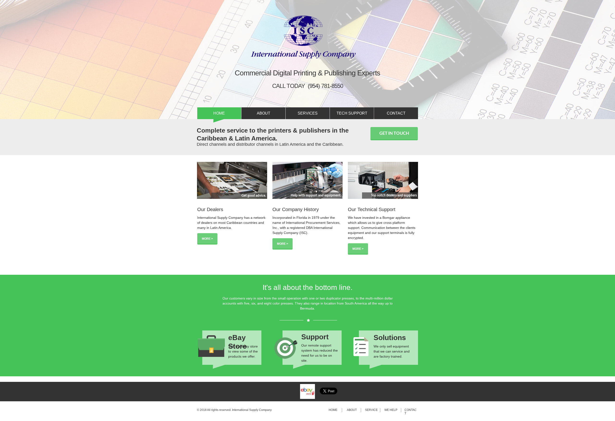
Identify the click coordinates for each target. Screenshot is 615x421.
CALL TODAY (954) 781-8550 (307, 86)
